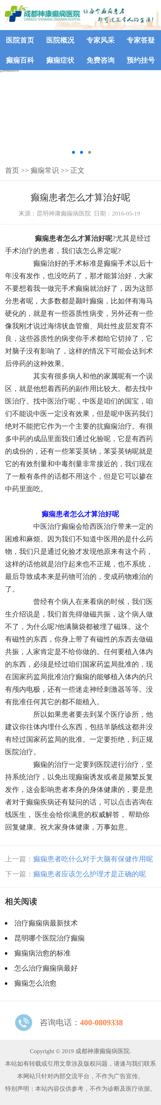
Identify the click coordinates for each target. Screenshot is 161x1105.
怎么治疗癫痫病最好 (46, 968)
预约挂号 (141, 60)
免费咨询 (101, 60)
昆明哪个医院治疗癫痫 (49, 938)
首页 (12, 170)
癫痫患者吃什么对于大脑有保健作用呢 (93, 859)
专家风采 (101, 40)
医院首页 (20, 40)
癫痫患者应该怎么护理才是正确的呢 (89, 874)
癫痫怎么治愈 (35, 983)
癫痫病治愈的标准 (42, 953)
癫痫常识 (45, 170)
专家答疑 (141, 40)
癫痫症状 (60, 60)
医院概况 (60, 40)
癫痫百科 (20, 60)
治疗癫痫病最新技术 (46, 923)
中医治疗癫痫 (54, 526)
